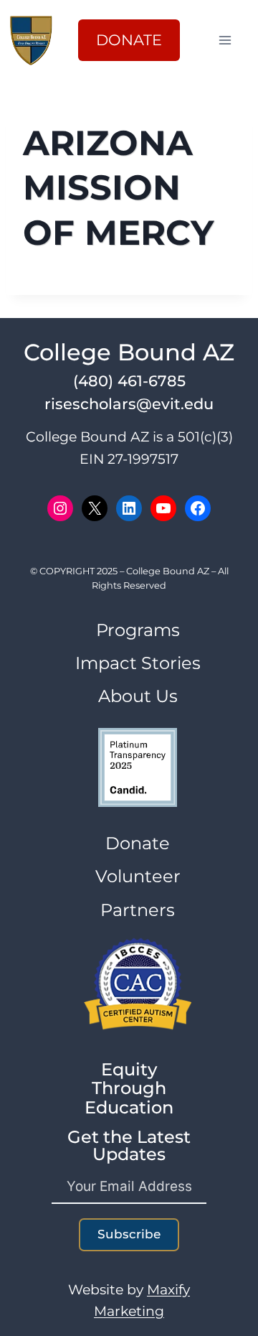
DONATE (129, 40)
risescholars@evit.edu (129, 404)
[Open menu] (232, 40)
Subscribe (129, 1234)
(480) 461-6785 (129, 381)
